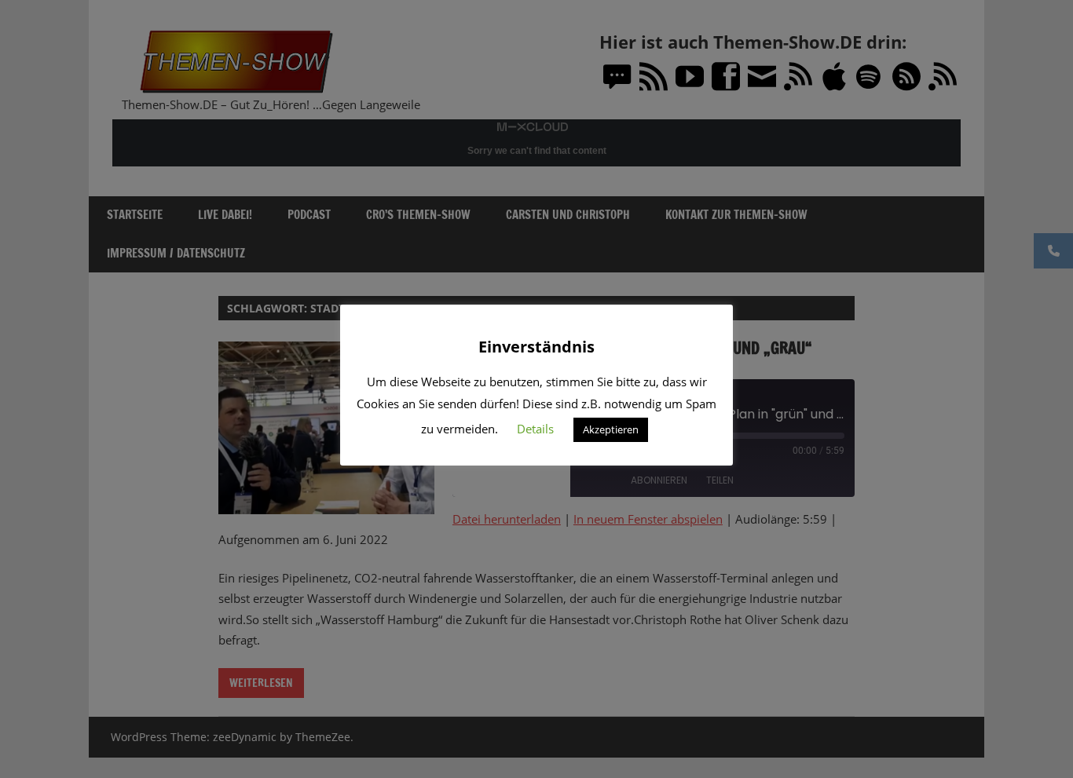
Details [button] (535, 428)
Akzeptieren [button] (611, 429)
